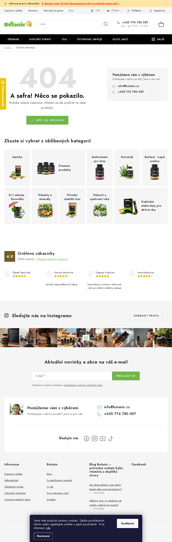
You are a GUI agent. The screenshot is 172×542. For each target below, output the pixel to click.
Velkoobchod (11, 480)
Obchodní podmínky (15, 493)
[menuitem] (15, 39)
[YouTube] (102, 438)
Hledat (106, 24)
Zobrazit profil (146, 315)
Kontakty (51, 499)
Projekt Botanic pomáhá (59, 480)
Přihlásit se (126, 376)
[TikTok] (110, 438)
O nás (50, 486)
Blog (49, 474)
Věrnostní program (53, 10)
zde (48, 528)
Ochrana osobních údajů (17, 499)
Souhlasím (127, 523)
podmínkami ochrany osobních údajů (83, 385)
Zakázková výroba (13, 486)
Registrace (159, 10)
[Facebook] (86, 438)
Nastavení (43, 536)
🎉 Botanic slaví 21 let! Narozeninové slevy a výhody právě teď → (80, 3)
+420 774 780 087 (134, 22)
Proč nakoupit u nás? (58, 493)
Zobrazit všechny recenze (52, 259)
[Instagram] (94, 438)
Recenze (33, 10)
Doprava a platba (13, 10)
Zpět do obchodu (50, 120)
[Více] (158, 39)
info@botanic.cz (128, 86)
